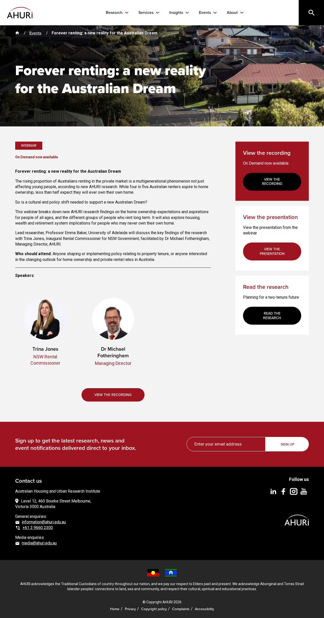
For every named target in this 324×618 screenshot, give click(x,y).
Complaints (181, 609)
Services (146, 12)
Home (114, 609)
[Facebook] (283, 491)
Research (115, 12)
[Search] (311, 12)
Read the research (272, 316)
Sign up (287, 444)
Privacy (130, 609)
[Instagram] (294, 491)
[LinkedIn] (273, 491)
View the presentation (272, 251)
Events (205, 12)
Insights (176, 12)
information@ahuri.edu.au (44, 522)
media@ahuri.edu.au (39, 543)
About (233, 12)
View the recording (113, 395)
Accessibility (204, 609)
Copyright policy (154, 609)
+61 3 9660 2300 (38, 527)
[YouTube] (304, 491)
